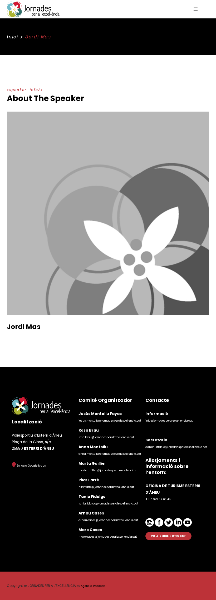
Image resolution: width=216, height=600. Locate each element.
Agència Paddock (93, 586)
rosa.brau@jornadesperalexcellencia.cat (106, 437)
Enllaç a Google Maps (31, 466)
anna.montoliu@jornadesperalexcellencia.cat (109, 454)
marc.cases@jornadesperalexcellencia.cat (107, 537)
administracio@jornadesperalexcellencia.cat (176, 447)
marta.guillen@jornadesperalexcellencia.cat (109, 470)
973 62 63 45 (162, 499)
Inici (12, 37)
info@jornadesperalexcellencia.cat (169, 421)
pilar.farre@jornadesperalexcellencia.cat (106, 487)
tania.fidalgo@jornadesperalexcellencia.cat (108, 504)
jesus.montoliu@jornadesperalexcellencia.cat (109, 421)
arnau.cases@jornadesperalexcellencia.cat (108, 520)
